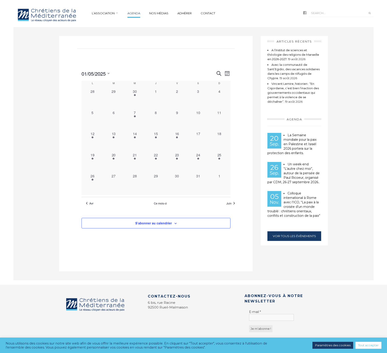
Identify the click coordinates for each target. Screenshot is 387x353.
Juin (229, 203)
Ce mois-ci (160, 203)
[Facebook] (305, 13)
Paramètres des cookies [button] (332, 345)
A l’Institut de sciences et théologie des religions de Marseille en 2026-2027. (293, 54)
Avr (91, 203)
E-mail (255, 312)
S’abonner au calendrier (153, 223)
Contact (208, 13)
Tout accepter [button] (368, 345)
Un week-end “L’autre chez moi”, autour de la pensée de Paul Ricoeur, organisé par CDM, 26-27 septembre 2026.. (293, 173)
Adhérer (184, 13)
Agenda (133, 13)
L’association (103, 13)
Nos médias (158, 13)
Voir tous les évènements (294, 236)
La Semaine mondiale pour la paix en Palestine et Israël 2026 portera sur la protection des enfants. (291, 144)
